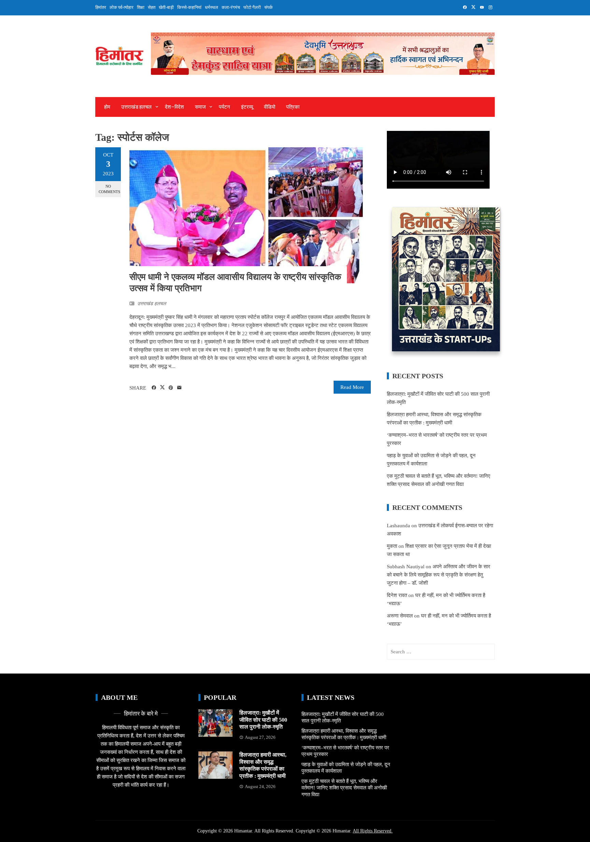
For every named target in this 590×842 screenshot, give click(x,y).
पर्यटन (224, 107)
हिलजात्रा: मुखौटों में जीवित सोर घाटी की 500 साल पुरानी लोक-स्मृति (263, 720)
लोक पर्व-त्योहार (122, 7)
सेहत (151, 7)
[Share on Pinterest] (171, 388)
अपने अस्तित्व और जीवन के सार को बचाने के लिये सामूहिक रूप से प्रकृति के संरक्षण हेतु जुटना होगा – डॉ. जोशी (438, 575)
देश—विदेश (174, 107)
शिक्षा (140, 7)
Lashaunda (398, 525)
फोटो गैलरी (252, 7)
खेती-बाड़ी (166, 7)
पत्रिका (292, 107)
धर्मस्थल (211, 7)
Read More (352, 387)
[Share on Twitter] (162, 387)
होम (107, 107)
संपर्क (268, 7)
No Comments (109, 188)
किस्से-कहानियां (189, 7)
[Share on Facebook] (154, 388)
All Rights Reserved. (373, 830)
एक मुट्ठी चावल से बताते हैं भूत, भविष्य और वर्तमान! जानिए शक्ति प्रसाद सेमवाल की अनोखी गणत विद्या (344, 787)
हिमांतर (100, 7)
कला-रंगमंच (231, 7)
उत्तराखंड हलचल (136, 107)
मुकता (392, 546)
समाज (200, 107)
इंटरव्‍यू (247, 107)
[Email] (179, 388)
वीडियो (269, 107)
